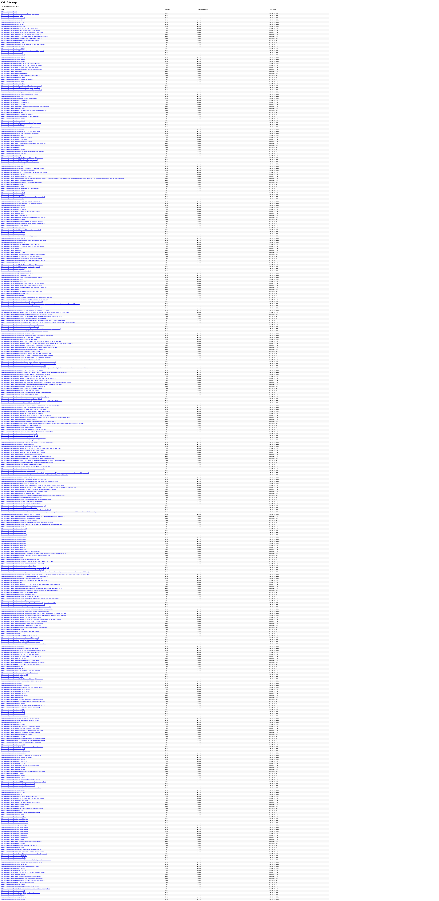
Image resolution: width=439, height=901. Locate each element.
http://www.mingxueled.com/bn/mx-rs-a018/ (13, 703)
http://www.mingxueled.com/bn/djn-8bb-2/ (12, 629)
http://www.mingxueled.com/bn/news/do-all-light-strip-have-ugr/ (18, 477)
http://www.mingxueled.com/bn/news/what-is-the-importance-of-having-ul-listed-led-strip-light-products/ (29, 590)
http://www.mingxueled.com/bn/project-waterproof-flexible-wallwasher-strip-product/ (24, 172)
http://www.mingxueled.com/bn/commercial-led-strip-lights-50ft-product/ (21, 742)
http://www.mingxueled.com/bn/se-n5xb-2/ (12, 668)
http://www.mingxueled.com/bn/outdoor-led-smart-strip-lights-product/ (20, 670)
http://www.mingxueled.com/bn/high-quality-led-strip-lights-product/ (19, 648)
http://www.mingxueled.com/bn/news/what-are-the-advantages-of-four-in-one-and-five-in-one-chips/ (28, 364)
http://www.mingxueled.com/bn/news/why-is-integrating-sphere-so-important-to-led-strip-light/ (27, 609)
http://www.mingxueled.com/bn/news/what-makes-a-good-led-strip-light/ (21, 617)
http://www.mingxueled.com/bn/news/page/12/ (14, 541)
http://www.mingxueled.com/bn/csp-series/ (13, 219)
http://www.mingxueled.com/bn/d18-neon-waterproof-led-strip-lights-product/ (22, 69)
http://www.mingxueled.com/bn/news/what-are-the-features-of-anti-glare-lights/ (23, 349)
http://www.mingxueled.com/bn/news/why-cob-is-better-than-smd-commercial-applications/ (26, 357)
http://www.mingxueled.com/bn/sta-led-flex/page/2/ (15, 804)
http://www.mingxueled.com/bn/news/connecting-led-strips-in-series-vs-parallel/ (23, 468)
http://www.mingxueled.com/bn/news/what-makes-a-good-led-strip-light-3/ (21, 578)
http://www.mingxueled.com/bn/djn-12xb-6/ (13, 20)
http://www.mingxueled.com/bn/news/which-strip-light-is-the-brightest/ (20, 403)
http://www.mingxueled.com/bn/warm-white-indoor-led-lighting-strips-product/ (22, 151)
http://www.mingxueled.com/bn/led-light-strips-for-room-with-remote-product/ (22, 747)
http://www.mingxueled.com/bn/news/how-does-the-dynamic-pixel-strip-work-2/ (23, 386)
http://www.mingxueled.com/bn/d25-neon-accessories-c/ (16, 137)
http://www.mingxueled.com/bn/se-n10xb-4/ (13, 790)
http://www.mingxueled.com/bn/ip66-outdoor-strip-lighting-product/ (19, 160)
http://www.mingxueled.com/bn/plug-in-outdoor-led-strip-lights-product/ (20, 812)
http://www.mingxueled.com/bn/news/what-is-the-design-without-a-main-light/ (22, 563)
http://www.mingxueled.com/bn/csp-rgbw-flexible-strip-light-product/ (19, 94)
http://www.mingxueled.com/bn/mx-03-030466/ (14, 864)
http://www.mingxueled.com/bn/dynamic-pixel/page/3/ (16, 689)
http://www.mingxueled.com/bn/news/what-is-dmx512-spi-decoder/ (19, 394)
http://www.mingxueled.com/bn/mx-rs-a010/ (13, 238)
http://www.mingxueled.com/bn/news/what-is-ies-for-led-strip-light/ (19, 586)
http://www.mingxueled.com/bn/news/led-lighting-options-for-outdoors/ (20, 359)
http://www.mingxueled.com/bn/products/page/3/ (14, 821)
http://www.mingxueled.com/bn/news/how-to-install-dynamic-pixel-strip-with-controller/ (25, 580)
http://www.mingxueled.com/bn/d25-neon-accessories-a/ (16, 757)
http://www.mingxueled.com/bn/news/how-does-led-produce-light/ (19, 483)
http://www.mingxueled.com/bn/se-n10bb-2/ (13, 55)
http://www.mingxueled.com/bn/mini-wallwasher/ (14, 73)
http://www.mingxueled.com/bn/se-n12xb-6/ (13, 108)
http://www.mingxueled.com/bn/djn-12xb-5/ (13, 769)
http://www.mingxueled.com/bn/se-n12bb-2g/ (13, 858)
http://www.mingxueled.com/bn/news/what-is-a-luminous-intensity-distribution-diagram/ (25, 611)
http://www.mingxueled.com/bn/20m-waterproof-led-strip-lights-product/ (20, 664)
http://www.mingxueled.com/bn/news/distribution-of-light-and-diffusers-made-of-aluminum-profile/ (27, 458)
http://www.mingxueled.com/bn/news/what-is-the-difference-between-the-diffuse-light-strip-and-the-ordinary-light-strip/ (33, 613)
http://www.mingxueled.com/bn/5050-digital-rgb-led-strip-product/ (19, 796)
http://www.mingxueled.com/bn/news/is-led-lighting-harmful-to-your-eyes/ (21, 497)
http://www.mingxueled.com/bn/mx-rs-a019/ (13, 868)
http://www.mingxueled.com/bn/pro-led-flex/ (13, 234)
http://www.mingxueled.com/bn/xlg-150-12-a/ (13, 112)
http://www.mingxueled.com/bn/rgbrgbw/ (12, 16)
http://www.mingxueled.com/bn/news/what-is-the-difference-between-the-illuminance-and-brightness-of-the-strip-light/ (33, 615)
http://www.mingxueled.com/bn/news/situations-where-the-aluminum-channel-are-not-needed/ (27, 462)
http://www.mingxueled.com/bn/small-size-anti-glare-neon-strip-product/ (21, 788)
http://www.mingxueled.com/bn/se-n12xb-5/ (13, 714)
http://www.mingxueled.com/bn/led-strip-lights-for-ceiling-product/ (19, 236)
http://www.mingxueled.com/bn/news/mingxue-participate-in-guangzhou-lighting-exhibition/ (26, 415)
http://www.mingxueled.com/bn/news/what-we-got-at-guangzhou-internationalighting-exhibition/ (27, 355)
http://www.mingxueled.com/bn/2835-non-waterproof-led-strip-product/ (20, 267)
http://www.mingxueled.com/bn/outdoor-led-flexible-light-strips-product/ (20, 802)
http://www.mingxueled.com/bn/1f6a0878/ (12, 24)
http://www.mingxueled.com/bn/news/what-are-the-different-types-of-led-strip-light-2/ (24, 318)
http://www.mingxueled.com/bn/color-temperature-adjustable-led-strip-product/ (22, 851)
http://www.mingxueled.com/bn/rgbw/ (11, 250)
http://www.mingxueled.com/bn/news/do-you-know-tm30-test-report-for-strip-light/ (23, 376)
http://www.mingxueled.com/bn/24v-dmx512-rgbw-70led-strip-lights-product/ (22, 158)
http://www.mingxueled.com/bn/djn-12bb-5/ (13, 767)
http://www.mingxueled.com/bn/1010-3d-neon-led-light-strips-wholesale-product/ (23, 872)
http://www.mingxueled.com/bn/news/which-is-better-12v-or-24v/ (19, 508)
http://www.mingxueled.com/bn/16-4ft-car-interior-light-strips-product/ (20, 720)
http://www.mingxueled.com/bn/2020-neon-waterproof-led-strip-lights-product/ (22, 51)
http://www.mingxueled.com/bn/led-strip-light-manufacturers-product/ (20, 866)
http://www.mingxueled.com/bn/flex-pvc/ (12, 71)
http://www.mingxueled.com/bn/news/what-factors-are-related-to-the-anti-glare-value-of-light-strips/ (28, 378)
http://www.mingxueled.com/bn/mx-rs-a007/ (13, 81)
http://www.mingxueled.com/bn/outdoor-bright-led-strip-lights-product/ (20, 654)
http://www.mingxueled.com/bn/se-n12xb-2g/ (13, 227)
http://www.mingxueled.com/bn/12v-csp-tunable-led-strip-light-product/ (20, 707)
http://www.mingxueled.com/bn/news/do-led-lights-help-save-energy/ (20, 390)
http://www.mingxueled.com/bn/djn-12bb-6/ (13, 874)
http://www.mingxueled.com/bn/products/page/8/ (14, 819)
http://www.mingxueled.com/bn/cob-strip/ (12, 847)
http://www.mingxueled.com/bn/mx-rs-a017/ (13, 814)
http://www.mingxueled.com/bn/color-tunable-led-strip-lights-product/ (20, 14)
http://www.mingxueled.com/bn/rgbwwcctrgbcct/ (14, 716)
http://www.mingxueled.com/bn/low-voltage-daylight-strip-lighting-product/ (21, 86)
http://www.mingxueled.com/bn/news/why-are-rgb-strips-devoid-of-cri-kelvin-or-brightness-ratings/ (28, 489)
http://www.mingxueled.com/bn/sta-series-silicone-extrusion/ (18, 784)
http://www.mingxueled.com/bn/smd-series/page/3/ (15, 100)
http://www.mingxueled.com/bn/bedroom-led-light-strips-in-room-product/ (21, 660)
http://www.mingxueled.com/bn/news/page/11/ (13, 547)
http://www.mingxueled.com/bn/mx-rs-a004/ (13, 149)
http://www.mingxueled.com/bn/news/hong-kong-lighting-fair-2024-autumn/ (21, 493)
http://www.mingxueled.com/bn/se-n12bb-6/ (13, 83)
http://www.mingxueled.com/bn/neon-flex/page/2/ (14, 695)
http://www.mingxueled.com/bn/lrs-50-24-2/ (13, 213)
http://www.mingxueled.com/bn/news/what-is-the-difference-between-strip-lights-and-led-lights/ (27, 335)
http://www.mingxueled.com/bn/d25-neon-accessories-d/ (16, 141)
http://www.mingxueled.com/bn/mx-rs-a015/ (13, 207)
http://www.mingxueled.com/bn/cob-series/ (13, 884)
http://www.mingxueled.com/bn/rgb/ (11, 155)
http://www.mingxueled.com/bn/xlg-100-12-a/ (13, 897)
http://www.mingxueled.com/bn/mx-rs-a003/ (13, 164)
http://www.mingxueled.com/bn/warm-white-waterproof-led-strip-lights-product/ (22, 44)
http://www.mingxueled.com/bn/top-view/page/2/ (14, 675)
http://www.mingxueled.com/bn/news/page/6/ (13, 549)
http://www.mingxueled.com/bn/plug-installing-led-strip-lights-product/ (20, 40)
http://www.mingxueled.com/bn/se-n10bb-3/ (13, 712)
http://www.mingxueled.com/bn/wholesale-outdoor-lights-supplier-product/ (21, 203)
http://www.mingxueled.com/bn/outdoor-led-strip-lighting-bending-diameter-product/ (24, 110)
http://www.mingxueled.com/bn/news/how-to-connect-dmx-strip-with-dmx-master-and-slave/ (26, 314)
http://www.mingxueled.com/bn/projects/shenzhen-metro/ (17, 273)
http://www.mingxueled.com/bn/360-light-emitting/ (14, 225)
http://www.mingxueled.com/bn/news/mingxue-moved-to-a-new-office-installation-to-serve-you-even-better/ (30, 329)
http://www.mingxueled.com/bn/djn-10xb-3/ (13, 252)
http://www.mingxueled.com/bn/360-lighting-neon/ (14, 215)
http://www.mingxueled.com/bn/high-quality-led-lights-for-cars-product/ (20, 642)
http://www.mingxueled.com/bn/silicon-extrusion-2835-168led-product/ (20, 201)
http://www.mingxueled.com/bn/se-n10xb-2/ (13, 899)
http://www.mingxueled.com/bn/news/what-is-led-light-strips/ (17, 333)
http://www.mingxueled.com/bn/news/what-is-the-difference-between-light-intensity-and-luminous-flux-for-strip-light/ (33, 460)
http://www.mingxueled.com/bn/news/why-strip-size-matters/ (18, 471)
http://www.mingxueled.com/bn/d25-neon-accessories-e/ (16, 114)
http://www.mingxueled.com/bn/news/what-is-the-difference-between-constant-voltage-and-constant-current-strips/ (33, 516)
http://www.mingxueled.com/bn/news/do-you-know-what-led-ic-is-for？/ (20, 514)
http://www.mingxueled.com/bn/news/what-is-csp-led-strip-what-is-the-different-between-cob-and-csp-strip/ (31, 448)
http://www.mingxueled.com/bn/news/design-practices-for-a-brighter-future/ (22, 501)
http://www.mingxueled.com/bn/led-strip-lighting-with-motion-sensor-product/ (22, 687)
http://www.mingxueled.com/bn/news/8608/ (13, 557)
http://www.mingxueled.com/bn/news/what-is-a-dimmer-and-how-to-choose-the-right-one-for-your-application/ (31, 588)
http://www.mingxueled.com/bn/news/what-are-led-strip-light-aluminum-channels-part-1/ (25, 380)
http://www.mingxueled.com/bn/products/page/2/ (14, 831)
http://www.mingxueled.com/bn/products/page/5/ (14, 833)
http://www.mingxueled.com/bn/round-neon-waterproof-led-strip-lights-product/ (22, 880)
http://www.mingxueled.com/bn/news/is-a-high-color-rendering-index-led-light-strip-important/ (26, 297)
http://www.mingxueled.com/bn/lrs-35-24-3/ (13, 242)
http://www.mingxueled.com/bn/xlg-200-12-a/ (13, 658)
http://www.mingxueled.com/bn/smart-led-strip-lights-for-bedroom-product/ (21, 38)
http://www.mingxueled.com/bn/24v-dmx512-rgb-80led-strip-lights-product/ (21, 841)
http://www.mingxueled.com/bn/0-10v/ (11, 248)
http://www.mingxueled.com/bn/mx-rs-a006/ (13, 174)
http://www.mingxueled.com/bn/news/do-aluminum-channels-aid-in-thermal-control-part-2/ (26, 310)
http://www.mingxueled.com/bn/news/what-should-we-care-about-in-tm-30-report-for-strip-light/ (27, 442)
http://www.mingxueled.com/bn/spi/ (10, 289)
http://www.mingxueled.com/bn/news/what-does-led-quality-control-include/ (22, 302)
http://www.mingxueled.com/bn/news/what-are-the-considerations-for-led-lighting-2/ (24, 627)
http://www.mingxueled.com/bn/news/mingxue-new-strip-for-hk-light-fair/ (21, 425)
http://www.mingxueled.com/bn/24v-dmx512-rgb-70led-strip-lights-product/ (21, 876)
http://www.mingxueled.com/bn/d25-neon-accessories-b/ (16, 79)
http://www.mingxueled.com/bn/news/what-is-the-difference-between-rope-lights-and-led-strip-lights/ (28, 603)
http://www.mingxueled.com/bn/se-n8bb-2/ (12, 184)
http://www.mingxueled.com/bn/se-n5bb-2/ (12, 195)
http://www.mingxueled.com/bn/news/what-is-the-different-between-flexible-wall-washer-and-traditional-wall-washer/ (33, 495)
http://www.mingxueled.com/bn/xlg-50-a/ (12, 166)
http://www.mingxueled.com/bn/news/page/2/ (13, 543)
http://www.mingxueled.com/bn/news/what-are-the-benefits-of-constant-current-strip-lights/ (26, 392)
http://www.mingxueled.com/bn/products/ (12, 839)
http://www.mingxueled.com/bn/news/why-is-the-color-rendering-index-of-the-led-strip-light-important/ (29, 347)
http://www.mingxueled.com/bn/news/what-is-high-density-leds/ (18, 565)
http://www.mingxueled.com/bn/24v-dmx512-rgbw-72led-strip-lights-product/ (22, 264)
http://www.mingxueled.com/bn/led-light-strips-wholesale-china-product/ (21, 92)
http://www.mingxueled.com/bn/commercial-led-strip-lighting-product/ (20, 637)
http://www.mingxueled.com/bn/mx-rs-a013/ (13, 190)
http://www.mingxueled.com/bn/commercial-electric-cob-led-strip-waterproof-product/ (24, 36)
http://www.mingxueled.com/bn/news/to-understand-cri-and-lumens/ (20, 327)
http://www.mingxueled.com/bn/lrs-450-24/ (12, 794)
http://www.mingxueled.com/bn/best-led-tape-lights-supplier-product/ (20, 162)
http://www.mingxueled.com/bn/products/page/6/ (14, 837)
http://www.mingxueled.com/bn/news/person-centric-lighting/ (17, 444)
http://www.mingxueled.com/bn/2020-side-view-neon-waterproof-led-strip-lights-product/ (25, 888)
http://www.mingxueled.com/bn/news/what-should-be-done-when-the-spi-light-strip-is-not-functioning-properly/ (31, 524)
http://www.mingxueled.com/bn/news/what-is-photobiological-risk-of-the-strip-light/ (23, 429)
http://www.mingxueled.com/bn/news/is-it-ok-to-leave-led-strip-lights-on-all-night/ (23, 505)
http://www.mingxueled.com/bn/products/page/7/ (14, 829)
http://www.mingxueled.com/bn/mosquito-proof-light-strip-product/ (19, 845)
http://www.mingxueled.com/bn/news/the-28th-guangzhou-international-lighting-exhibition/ (25, 407)
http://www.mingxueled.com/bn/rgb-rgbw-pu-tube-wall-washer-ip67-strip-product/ (23, 217)
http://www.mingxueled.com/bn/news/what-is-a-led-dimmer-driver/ (19, 592)
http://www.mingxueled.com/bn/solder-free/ (13, 295)
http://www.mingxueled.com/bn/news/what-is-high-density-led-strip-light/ (21, 440)
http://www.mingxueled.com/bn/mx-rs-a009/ (13, 843)
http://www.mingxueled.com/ (9, 11)
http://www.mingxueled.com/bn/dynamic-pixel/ (13, 693)
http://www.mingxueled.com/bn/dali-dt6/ (12, 135)
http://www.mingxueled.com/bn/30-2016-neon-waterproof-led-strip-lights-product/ (23, 143)
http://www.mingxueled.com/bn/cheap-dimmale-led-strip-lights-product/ (20, 779)
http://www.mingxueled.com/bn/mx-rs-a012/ (13, 118)
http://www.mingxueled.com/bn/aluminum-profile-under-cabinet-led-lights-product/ (23, 240)
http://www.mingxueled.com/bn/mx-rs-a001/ (13, 749)
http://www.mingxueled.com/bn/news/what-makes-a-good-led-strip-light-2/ (21, 399)
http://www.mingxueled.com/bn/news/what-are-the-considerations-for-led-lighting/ (23, 438)
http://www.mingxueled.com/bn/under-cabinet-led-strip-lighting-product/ (20, 127)
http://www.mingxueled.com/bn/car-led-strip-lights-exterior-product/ (19, 672)
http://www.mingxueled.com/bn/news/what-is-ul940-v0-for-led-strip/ (19, 419)
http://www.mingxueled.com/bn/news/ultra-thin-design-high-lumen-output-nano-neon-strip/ (26, 607)
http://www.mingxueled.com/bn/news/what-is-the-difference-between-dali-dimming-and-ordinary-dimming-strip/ (31, 384)
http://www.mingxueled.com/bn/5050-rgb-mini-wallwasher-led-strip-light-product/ (23, 705)
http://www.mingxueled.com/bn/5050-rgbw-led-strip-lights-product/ (19, 28)
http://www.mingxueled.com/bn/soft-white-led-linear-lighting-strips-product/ (21, 258)
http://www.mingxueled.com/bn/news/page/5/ (13, 545)
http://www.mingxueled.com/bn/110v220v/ (12, 773)
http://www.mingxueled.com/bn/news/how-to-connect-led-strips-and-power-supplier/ (24, 491)
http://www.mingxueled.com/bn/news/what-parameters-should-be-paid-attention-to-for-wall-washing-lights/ (30, 405)
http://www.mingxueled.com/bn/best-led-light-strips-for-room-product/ (20, 886)
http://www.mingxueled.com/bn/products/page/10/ (14, 825)
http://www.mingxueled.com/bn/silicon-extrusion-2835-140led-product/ (20, 188)
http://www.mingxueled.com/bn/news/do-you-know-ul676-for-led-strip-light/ (21, 454)
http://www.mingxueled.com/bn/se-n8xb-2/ (12, 48)
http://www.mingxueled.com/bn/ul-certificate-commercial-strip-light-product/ (22, 656)
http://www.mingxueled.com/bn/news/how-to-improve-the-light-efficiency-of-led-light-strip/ (25, 466)
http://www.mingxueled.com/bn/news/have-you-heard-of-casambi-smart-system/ (23, 479)
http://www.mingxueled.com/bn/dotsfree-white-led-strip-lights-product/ (20, 718)
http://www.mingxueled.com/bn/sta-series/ (12, 186)
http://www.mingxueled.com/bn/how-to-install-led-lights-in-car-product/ (20, 30)
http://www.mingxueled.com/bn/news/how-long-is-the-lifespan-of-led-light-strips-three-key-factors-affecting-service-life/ (34, 372)
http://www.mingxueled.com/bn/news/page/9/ (13, 533)
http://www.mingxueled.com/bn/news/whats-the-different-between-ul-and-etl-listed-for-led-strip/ (27, 561)
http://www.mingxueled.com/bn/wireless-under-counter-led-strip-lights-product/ (23, 197)
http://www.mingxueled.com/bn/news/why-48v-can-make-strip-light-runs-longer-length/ (25, 396)
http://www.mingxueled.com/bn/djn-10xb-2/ (13, 262)
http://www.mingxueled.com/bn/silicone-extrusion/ (14, 293)
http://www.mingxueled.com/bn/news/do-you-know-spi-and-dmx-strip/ (20, 351)
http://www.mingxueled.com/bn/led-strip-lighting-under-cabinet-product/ (20, 893)
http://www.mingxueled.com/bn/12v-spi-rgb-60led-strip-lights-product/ (20, 67)
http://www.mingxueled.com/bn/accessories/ (13, 281)
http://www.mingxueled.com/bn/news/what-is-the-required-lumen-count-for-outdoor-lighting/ (26, 456)
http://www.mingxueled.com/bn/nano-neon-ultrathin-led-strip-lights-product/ (21, 182)
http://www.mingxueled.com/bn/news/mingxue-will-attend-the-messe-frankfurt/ (22, 308)
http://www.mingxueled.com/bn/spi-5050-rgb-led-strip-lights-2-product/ (20, 652)
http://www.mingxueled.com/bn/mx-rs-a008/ (13, 736)
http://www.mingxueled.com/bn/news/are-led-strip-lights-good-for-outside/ (21, 464)
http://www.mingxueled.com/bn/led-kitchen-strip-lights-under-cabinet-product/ (22, 283)
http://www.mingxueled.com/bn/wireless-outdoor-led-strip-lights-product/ (21, 123)
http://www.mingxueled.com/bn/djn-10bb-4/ (13, 232)
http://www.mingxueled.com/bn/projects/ (12, 279)
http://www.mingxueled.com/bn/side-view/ (12, 646)
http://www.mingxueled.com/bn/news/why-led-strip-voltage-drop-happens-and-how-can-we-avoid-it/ (28, 362)
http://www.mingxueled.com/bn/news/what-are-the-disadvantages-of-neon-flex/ (23, 388)
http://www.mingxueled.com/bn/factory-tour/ (13, 792)
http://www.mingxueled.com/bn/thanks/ (12, 53)
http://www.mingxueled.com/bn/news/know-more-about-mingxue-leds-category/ (23, 452)
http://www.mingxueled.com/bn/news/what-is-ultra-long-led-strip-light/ (20, 596)
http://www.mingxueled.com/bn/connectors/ (13, 26)
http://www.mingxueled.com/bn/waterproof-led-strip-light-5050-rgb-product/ (21, 65)
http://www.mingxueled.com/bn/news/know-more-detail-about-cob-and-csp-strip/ (23, 366)
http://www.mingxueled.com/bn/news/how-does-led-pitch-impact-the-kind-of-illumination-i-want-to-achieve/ (30, 584)
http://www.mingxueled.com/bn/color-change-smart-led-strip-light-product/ (21, 291)
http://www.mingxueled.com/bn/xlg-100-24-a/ (13, 816)
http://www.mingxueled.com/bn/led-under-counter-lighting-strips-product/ (21, 34)
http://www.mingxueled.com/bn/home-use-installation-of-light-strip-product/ (21, 681)
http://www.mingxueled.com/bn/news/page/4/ (13, 537)
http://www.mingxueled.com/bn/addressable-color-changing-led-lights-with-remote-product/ (26, 860)
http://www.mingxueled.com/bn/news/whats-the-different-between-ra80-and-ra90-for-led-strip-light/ (28, 421)
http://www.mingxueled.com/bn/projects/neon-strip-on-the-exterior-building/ (21, 277)
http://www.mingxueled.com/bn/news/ (11, 582)
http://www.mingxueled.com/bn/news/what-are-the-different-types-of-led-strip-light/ (24, 621)
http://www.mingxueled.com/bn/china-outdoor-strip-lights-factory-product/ (21, 285)
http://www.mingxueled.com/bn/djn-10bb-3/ (13, 120)
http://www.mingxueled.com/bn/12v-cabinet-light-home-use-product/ (20, 133)
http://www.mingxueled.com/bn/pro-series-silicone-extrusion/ (18, 786)
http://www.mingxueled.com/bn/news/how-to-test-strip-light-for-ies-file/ (20, 551)
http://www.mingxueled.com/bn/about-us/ (12, 46)
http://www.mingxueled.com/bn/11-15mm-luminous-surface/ (17, 882)
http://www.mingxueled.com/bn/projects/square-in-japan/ (16, 275)
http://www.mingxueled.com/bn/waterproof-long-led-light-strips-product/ (20, 765)
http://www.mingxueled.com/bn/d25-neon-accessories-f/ (16, 176)
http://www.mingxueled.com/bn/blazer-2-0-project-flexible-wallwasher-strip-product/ (24, 853)
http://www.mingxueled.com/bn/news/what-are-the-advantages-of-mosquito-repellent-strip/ (26, 499)
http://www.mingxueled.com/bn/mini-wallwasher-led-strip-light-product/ (20, 116)
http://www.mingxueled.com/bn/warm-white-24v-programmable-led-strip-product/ (23, 644)
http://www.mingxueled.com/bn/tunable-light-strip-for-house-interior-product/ (22, 730)
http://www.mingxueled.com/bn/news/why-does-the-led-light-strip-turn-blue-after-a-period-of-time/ (28, 345)
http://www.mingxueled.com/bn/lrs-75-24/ (12, 810)
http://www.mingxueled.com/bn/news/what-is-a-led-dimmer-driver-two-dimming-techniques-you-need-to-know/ (31, 316)
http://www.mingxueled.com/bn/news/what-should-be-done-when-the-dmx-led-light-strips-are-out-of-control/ (31, 619)
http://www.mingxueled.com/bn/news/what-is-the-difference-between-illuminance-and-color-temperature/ (30, 598)
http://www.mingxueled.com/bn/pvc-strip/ (12, 96)
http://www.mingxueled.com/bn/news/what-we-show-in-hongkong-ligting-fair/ (22, 413)
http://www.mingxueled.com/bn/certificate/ (12, 145)
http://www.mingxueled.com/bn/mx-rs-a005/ (13, 775)
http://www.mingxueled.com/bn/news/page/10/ (14, 535)
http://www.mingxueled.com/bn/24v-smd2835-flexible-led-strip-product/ (20, 635)
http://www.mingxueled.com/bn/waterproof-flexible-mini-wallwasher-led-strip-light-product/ (25, 106)
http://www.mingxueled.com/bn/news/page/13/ (14, 528)
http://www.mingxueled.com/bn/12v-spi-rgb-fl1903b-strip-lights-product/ (20, 256)
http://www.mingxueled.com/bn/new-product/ (13, 753)
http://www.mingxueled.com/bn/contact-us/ (13, 61)
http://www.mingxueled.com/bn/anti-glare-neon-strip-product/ (18, 170)
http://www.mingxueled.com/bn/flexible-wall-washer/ (15, 685)
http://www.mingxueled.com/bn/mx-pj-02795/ (13, 153)
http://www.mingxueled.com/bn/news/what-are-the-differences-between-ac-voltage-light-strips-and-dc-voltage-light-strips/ (34, 475)
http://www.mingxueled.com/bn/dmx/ (11, 722)
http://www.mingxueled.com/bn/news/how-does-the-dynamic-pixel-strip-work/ (22, 324)
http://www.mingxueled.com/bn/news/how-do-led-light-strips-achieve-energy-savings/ (24, 331)
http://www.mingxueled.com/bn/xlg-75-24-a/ (13, 59)
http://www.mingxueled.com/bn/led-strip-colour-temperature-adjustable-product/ (23, 738)
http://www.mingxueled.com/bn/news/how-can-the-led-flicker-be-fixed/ (20, 559)
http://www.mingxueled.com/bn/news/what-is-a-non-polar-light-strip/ (19, 434)
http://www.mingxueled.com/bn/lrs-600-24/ (12, 683)
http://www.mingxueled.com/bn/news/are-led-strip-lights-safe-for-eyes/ (20, 600)
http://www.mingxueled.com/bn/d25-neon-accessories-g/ (16, 734)
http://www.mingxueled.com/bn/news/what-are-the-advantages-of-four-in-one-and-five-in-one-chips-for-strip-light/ (32, 485)
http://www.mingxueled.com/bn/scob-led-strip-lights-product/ (17, 180)
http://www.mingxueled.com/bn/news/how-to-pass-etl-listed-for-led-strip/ (21, 503)
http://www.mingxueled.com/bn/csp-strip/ (12, 199)
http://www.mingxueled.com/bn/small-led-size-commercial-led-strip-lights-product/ (23, 650)
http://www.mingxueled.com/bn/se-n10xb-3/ (13, 205)
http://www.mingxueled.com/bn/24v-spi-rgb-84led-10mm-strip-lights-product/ (22, 699)
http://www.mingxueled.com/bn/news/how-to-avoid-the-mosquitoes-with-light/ (22, 570)
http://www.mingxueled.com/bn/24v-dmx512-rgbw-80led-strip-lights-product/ (22, 679)
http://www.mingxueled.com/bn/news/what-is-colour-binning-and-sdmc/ (20, 306)
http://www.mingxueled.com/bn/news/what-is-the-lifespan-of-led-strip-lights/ (22, 623)
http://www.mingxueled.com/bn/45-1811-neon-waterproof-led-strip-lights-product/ (23, 781)
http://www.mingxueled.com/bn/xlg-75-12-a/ (13, 709)
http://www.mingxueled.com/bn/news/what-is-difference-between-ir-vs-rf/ (21, 427)
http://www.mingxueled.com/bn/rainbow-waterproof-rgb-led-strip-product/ (21, 732)
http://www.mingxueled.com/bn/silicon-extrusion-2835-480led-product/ (20, 726)
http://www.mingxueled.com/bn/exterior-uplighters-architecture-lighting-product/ (23, 662)
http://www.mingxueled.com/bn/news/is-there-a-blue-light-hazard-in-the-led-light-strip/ (24, 299)
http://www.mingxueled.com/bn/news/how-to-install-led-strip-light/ (19, 520)
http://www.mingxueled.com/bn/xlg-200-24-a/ (13, 42)
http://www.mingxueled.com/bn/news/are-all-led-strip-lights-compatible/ (20, 337)
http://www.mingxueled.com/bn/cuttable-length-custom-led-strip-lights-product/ (22, 168)
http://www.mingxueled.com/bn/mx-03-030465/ (14, 777)
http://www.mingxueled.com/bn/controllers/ (13, 18)
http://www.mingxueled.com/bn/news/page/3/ (13, 531)
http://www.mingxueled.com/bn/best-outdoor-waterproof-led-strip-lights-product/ (23, 260)
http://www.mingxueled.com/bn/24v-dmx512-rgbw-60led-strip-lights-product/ (22, 862)
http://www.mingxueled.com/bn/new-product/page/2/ (15, 751)
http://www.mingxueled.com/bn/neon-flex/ (12, 697)
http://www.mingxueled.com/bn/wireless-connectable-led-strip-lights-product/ (22, 878)
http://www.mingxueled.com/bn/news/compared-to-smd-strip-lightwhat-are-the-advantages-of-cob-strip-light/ (31, 341)
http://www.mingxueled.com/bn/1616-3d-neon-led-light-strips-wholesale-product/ (23, 254)
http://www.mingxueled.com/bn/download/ (12, 129)
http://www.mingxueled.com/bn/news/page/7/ (13, 539)
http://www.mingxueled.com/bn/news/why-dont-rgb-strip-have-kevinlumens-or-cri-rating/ (25, 374)
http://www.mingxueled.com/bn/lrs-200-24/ (12, 895)
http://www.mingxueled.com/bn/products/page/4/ (14, 827)
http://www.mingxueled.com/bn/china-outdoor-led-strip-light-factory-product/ (22, 32)
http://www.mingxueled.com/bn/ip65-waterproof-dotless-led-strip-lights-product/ (23, 223)
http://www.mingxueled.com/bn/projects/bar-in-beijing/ (16, 271)
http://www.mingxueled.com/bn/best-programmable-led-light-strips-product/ (22, 221)
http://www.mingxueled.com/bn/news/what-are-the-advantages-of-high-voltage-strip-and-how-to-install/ (29, 481)
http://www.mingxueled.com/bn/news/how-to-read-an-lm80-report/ (19, 339)
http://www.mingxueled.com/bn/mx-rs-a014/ (13, 744)
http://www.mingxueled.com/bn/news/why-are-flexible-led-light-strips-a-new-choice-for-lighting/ (27, 431)
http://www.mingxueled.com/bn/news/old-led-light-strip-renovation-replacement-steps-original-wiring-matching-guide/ (33, 320)
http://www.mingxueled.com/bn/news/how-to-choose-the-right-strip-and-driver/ (22, 450)
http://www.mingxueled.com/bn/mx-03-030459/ (14, 761)
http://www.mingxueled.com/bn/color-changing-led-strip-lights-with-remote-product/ (24, 287)
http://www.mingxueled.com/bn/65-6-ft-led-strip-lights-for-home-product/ (21, 755)
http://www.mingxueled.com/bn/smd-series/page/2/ (15, 102)
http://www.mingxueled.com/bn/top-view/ (12, 677)
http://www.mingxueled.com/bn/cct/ (10, 147)
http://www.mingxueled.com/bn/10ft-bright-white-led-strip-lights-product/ (21, 230)
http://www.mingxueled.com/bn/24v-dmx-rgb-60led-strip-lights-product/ (20, 75)
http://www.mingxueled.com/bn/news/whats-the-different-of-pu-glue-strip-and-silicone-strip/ (26, 353)
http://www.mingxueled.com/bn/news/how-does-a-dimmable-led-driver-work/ (22, 370)
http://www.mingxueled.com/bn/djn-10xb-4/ (13, 763)
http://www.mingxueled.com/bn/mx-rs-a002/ (13, 759)
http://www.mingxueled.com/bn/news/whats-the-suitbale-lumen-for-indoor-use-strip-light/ (25, 411)
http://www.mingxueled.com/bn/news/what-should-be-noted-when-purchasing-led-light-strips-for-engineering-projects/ (33, 553)
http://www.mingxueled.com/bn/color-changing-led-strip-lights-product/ (20, 244)
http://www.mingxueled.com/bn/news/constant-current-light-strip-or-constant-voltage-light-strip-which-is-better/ (31, 401)
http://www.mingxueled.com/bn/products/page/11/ (14, 835)
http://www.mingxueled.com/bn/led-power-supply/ (14, 800)
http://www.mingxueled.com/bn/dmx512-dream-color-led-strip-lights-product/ (22, 808)
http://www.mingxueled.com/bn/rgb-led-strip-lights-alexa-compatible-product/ (22, 640)
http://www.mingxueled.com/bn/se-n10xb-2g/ (13, 209)
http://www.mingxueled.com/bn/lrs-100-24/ (12, 125)
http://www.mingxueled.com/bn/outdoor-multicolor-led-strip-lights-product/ (21, 90)
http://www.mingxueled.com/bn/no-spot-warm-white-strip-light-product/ (20, 131)
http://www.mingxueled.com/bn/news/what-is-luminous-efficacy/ (18, 594)
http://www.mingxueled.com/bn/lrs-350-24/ (12, 633)
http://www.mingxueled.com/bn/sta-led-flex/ (13, 806)
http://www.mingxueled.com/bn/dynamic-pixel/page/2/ (16, 691)
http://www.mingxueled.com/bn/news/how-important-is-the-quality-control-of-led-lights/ (25, 568)
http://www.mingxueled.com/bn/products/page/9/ (14, 823)
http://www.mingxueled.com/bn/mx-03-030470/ (14, 139)
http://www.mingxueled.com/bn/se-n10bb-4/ (13, 192)
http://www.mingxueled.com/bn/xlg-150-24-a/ (13, 870)
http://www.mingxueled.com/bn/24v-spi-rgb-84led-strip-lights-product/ (20, 631)
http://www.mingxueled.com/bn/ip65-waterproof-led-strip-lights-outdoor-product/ (23, 771)
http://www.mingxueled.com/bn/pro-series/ (12, 269)
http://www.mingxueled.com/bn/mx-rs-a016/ (13, 57)
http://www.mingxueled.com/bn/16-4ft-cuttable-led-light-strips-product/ (20, 88)
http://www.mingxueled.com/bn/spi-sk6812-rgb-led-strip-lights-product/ (20, 211)
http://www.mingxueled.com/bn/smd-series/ (13, 104)
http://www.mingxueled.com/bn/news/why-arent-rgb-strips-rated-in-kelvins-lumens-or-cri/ (25, 555)
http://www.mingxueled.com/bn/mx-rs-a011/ (13, 891)
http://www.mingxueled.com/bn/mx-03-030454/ (14, 856)
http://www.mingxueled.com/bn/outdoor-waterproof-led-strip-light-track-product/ (23, 701)
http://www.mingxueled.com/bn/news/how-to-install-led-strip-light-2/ (19, 436)
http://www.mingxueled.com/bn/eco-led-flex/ (13, 724)
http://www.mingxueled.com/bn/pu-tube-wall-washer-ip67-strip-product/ (20, 728)
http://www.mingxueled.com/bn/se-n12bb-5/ (13, 77)
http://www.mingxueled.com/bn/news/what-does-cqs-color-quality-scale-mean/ (23, 605)
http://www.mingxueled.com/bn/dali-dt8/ (12, 666)
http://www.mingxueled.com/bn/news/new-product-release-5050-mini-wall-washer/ (24, 409)
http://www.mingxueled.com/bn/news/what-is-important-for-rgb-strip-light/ (21, 446)
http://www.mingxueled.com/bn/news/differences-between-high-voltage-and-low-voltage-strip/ (27, 522)
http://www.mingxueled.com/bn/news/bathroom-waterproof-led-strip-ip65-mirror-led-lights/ (26, 510)
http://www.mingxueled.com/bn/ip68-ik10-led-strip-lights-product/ (19, 98)
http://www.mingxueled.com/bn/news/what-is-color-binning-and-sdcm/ (20, 518)
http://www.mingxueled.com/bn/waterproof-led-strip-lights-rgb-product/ (20, 63)
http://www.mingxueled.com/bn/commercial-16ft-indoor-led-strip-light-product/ (22, 246)
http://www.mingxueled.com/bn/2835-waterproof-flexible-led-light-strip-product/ (22, 798)
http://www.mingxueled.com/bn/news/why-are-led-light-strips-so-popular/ (21, 625)
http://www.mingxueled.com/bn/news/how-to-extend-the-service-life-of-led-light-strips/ (24, 576)
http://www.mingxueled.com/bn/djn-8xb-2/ (12, 22)
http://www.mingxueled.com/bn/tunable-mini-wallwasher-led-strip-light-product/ (22, 849)
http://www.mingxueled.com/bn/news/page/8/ (13, 526)
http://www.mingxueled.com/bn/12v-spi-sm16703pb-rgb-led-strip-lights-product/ (23, 740)
